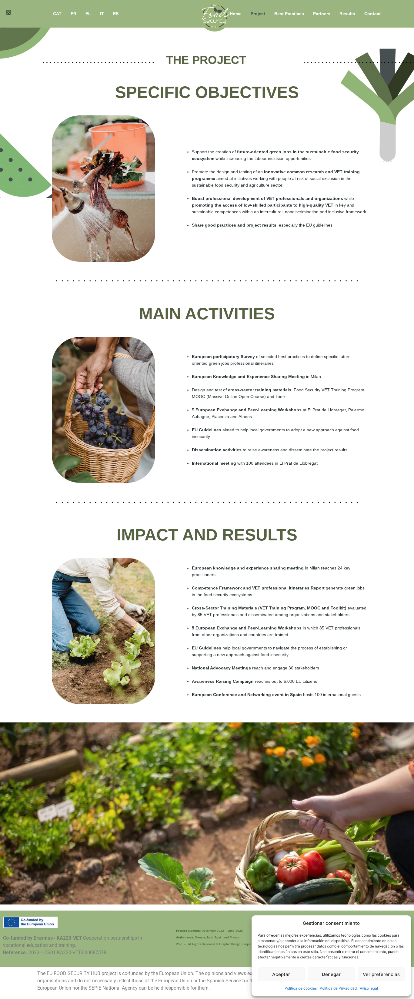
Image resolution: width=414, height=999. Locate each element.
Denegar (331, 974)
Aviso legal (369, 988)
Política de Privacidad (338, 988)
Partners (321, 13)
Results (347, 13)
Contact (372, 13)
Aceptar (281, 974)
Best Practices (289, 13)
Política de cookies (301, 988)
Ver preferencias (381, 974)
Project (258, 13)
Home (236, 13)
